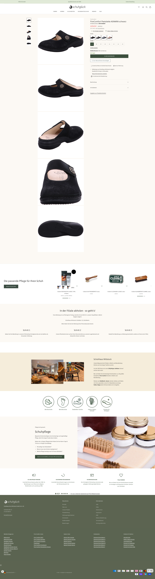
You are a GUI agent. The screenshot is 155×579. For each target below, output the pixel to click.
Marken (94, 11)
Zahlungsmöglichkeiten (68, 515)
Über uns (64, 507)
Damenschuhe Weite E (99, 537)
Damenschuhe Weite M (99, 543)
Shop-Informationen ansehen (99, 73)
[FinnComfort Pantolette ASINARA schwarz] (92, 37)
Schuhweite (65, 518)
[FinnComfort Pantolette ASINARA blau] (104, 37)
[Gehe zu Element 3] (29, 32)
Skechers (6, 552)
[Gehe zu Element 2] (29, 26)
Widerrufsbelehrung (101, 518)
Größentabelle (94, 47)
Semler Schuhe (7, 550)
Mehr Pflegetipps (11, 286)
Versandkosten (101, 28)
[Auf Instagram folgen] (1, 565)
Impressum (99, 512)
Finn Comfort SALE (38, 537)
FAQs (97, 507)
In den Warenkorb (109, 56)
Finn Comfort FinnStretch (40, 545)
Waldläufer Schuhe (8, 543)
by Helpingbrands (68, 572)
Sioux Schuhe (7, 554)
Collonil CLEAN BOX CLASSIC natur (116, 291)
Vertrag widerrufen (101, 523)
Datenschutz (99, 509)
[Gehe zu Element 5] (29, 43)
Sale (100, 11)
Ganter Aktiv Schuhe (69, 537)
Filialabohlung (66, 512)
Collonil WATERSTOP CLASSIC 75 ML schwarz (66, 292)
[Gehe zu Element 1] (29, 20)
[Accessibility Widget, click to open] (2, 571)
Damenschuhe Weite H (99, 539)
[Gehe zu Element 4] (29, 37)
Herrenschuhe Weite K (99, 547)
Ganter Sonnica (68, 541)
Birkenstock (7, 537)
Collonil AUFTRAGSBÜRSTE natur (91, 291)
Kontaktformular (8, 515)
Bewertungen (65, 523)
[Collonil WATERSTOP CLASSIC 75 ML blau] (58, 287)
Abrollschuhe (127, 537)
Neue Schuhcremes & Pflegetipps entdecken (49, 456)
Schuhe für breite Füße (129, 547)
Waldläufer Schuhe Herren (10, 547)
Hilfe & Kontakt (22, 1)
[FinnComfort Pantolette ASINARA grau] (98, 37)
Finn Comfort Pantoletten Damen (42, 547)
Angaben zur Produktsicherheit (98, 93)
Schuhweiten (71, 11)
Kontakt (64, 504)
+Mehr (72, 287)
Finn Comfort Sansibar (39, 539)
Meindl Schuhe (7, 545)
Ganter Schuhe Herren (69, 545)
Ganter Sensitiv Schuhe (69, 539)
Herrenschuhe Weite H (99, 545)
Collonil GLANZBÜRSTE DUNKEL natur (141, 291)
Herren (62, 11)
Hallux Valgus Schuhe (129, 539)
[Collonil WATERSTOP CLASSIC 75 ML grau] (63, 287)
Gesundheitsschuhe (83, 11)
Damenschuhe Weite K (99, 541)
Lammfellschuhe (128, 541)
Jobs (97, 504)
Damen (55, 11)
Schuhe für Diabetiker (129, 543)
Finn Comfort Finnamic (39, 541)
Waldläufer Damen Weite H (11, 548)
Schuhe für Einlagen (129, 545)
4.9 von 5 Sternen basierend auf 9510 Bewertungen (85, 493)
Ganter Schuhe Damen (69, 543)
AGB (97, 515)
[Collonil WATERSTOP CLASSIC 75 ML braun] (68, 287)
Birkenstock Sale (8, 539)
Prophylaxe (37, 543)
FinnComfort (93, 19)
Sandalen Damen (8, 541)
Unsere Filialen (66, 509)
